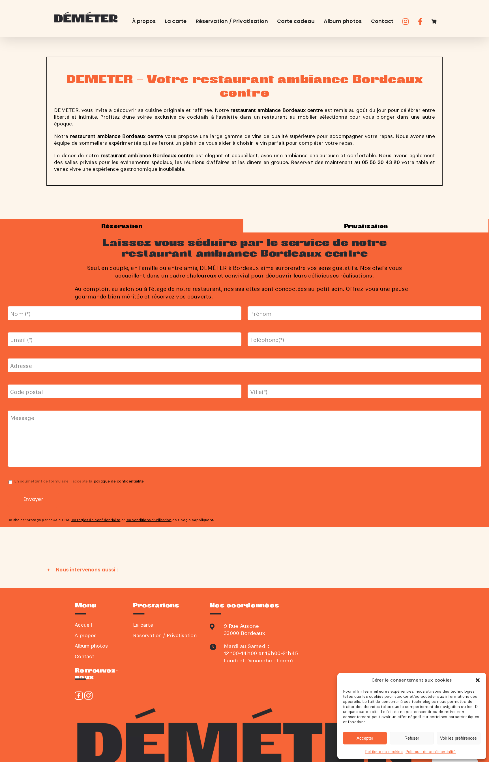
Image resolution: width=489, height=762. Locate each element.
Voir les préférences (458, 738)
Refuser (411, 738)
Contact (84, 656)
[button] (478, 680)
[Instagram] (88, 695)
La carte (143, 625)
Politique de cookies (384, 752)
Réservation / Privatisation (165, 635)
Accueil (83, 625)
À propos (85, 635)
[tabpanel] (244, 379)
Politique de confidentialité (431, 752)
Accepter (365, 738)
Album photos (91, 646)
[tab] (122, 225)
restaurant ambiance (95, 136)
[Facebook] (79, 695)
